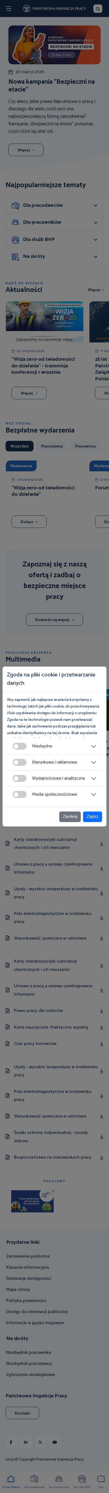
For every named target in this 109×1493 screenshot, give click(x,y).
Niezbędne (42, 746)
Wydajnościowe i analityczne (58, 778)
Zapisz (92, 816)
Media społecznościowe (54, 794)
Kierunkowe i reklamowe (54, 762)
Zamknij (70, 816)
